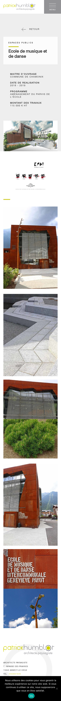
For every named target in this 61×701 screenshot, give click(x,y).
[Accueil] (32, 7)
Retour (34, 29)
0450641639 (15, 674)
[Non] (56, 688)
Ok (31, 696)
